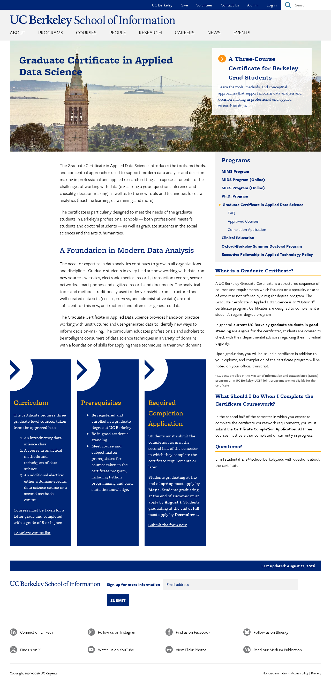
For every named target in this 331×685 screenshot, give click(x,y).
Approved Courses (243, 221)
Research (150, 32)
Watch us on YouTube (116, 649)
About (17, 32)
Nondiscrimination (275, 673)
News (214, 32)
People (117, 32)
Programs (50, 32)
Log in (272, 5)
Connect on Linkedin (37, 632)
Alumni (252, 5)
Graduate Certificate (257, 283)
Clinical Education (238, 237)
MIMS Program (235, 171)
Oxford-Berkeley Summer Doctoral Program (262, 246)
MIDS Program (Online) (243, 179)
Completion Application (247, 229)
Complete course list (32, 533)
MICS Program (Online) (243, 188)
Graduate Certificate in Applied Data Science (262, 204)
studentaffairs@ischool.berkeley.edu (254, 459)
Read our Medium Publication (278, 649)
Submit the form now (167, 525)
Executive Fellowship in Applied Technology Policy (267, 254)
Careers (184, 32)
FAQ (231, 213)
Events (242, 32)
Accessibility (300, 673)
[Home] (92, 21)
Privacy (316, 673)
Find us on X (30, 649)
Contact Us (230, 5)
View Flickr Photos (191, 649)
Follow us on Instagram (117, 632)
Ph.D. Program (235, 196)
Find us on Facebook (193, 632)
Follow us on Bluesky (271, 632)
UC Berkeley (162, 5)
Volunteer (204, 5)
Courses (86, 32)
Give (184, 5)
